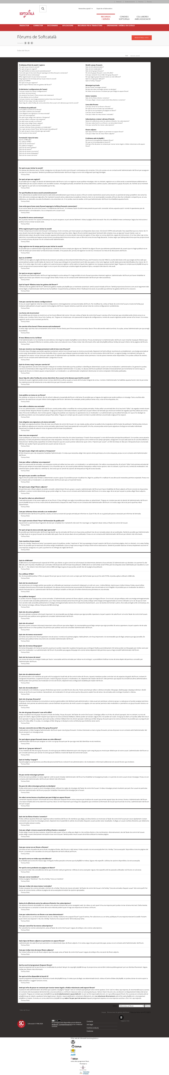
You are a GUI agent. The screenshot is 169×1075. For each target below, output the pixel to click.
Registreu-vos (142, 38)
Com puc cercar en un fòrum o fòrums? (98, 107)
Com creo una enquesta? (27, 115)
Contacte (90, 1021)
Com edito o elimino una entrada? (30, 111)
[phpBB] (84, 1054)
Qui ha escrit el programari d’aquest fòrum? (99, 140)
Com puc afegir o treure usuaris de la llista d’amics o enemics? (105, 100)
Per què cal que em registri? (28, 69)
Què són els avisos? (25, 149)
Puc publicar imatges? (26, 146)
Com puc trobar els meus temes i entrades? (99, 114)
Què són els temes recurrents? (29, 151)
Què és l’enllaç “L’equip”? (93, 81)
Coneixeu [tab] (124, 17)
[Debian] (84, 1058)
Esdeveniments (130, 1)
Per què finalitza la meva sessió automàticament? (35, 71)
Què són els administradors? (95, 67)
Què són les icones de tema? (28, 155)
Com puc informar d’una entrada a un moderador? (35, 127)
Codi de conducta (93, 1028)
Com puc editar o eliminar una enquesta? (32, 119)
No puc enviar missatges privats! (96, 87)
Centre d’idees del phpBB (114, 978)
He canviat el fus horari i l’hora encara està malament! (36, 95)
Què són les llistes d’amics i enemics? (97, 98)
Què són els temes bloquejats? (29, 153)
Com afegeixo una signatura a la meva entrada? (34, 113)
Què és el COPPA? (24, 81)
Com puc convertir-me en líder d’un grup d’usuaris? (102, 75)
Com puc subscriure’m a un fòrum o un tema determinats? (104, 123)
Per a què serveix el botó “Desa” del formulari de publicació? (38, 129)
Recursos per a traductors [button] (90, 25)
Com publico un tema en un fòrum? (30, 110)
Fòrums (149, 1)
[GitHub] (84, 1046)
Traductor (24, 25)
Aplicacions (67, 25)
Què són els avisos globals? (27, 147)
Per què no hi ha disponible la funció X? (98, 142)
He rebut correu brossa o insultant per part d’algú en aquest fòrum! (107, 91)
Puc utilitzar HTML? (25, 142)
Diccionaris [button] (52, 25)
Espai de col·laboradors (104, 8)
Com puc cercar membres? (94, 112)
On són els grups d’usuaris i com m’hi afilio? (99, 73)
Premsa (140, 1)
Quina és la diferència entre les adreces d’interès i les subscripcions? (107, 121)
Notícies (119, 1)
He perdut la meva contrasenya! (29, 75)
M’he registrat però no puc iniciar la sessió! (32, 77)
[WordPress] (84, 1042)
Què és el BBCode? (25, 140)
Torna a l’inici (25, 174)
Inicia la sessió (135, 56)
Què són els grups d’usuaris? (95, 71)
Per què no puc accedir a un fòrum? (30, 121)
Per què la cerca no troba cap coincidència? (99, 108)
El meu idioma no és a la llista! (28, 97)
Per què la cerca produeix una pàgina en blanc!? (101, 110)
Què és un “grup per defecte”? (95, 79)
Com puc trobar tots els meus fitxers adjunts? (100, 134)
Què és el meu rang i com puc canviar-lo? (32, 101)
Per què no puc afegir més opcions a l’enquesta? (34, 117)
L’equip (104, 1012)
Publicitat (90, 1031)
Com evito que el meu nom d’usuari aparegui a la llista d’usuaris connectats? (43, 73)
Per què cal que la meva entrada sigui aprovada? (34, 131)
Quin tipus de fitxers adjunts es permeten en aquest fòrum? (104, 132)
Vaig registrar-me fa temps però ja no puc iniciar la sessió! (37, 79)
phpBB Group (81, 967)
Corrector (38, 25)
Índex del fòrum (23, 50)
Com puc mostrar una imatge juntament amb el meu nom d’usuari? (40, 99)
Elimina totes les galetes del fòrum (118, 1012)
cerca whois (57, 992)
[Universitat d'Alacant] (84, 1072)
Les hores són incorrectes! (27, 93)
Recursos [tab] (105, 17)
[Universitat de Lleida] (84, 1067)
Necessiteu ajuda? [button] (85, 8)
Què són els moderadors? (94, 69)
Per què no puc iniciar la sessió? (29, 67)
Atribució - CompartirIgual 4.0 (62, 1024)
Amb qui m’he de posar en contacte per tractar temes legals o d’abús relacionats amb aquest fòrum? (115, 145)
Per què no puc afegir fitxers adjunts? (31, 123)
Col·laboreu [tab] (142, 17)
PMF (126, 56)
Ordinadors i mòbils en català (121, 25)
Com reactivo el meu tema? (28, 133)
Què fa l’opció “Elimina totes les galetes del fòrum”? (35, 85)
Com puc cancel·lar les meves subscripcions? (100, 125)
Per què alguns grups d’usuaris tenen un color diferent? (103, 77)
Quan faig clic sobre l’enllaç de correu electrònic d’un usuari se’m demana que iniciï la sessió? (48, 103)
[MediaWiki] (84, 1051)
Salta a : (115, 1006)
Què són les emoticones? (27, 144)
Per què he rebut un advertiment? (29, 125)
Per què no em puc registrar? (28, 83)
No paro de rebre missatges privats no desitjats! (101, 89)
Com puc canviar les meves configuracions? (33, 91)
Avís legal (90, 1024)
